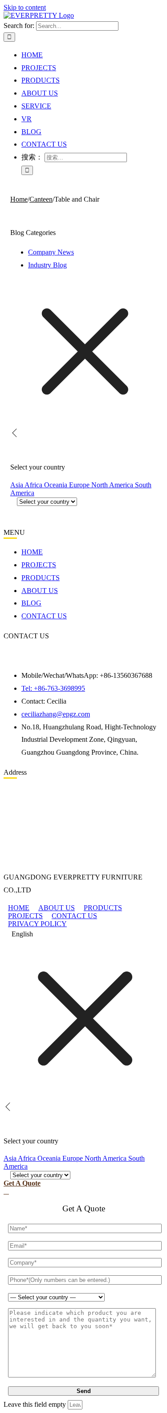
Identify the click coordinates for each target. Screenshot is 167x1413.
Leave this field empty (35, 1404)
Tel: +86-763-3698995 (53, 688)
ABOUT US (56, 907)
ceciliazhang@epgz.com (55, 714)
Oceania (56, 485)
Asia (17, 485)
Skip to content (25, 7)
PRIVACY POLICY (37, 923)
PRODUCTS (103, 907)
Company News (51, 252)
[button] (83, 934)
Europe (80, 485)
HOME (18, 907)
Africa (34, 485)
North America (113, 485)
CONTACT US (74, 915)
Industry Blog (47, 265)
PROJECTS (25, 915)
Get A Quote (22, 1183)
